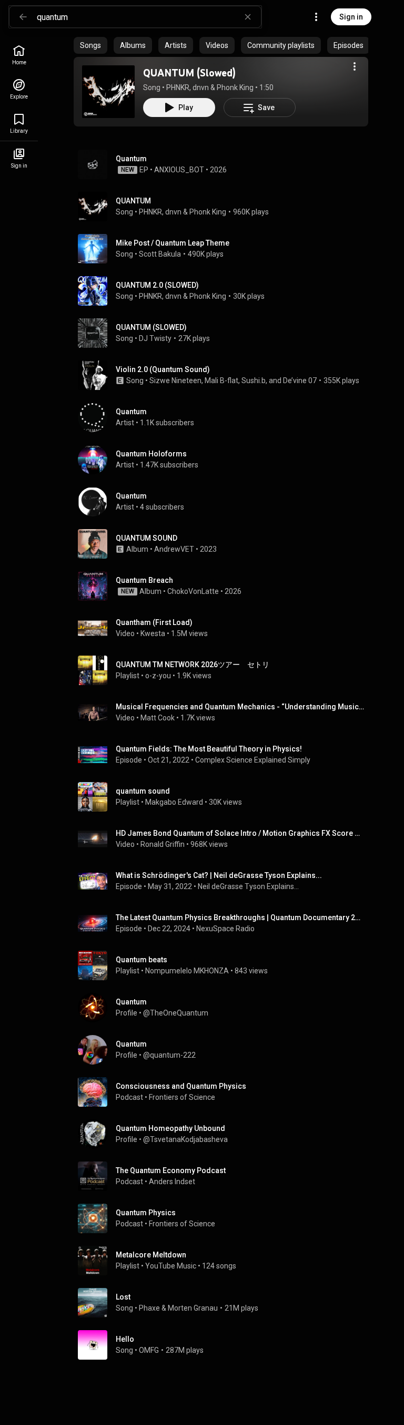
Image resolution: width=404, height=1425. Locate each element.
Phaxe (149, 1308)
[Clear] (247, 16)
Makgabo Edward (174, 802)
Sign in (351, 17)
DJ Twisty (155, 338)
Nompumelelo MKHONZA (187, 971)
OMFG (149, 1350)
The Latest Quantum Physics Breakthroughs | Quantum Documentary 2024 (240, 917)
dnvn (201, 87)
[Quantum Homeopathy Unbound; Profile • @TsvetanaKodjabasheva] (225, 1134)
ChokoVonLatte (193, 591)
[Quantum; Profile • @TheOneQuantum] (225, 1008)
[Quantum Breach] (225, 586)
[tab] (90, 45)
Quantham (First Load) (154, 622)
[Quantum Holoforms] (225, 459)
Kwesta (152, 633)
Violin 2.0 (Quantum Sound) (163, 369)
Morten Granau (193, 1308)
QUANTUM (133, 201)
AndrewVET (174, 549)
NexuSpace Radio (225, 928)
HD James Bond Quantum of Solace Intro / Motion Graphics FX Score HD (240, 833)
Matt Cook (157, 718)
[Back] (23, 16)
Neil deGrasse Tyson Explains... (248, 886)
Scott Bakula (160, 254)
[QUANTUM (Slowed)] (108, 91)
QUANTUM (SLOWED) (151, 327)
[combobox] (149, 16)
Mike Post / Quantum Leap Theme (172, 243)
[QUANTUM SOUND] (225, 544)
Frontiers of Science (182, 1097)
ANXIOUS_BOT (179, 169)
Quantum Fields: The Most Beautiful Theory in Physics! (209, 749)
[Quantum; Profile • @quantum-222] (225, 1050)
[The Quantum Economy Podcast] (225, 1176)
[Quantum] (225, 164)
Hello (125, 1339)
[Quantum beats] (225, 965)
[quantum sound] (225, 797)
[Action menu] (354, 66)
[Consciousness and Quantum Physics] (225, 1092)
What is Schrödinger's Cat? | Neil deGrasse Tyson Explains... (219, 875)
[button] (108, 91)
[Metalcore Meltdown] (225, 1260)
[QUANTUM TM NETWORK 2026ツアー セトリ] (225, 670)
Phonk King (235, 87)
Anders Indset (172, 1181)
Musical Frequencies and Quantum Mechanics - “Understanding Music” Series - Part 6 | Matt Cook (240, 706)
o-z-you (158, 675)
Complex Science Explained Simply (252, 760)
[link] (19, 55)
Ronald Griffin (162, 844)
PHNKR (177, 87)
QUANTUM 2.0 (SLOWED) (157, 285)
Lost (123, 1297)
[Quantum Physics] (225, 1218)
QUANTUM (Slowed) (189, 72)
